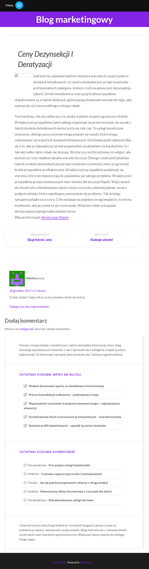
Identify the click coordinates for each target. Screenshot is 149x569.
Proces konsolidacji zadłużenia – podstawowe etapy (64, 394)
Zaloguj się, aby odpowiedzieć (29, 306)
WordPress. (86, 562)
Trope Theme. (60, 562)
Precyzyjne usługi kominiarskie (69, 465)
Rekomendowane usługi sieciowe (71, 500)
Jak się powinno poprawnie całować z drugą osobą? (74, 482)
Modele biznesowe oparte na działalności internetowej (66, 386)
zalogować (26, 329)
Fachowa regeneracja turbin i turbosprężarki (71, 474)
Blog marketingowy (74, 19)
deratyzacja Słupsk (54, 217)
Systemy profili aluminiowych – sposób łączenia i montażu (67, 425)
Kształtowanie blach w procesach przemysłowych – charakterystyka (75, 417)
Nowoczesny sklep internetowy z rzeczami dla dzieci (76, 491)
